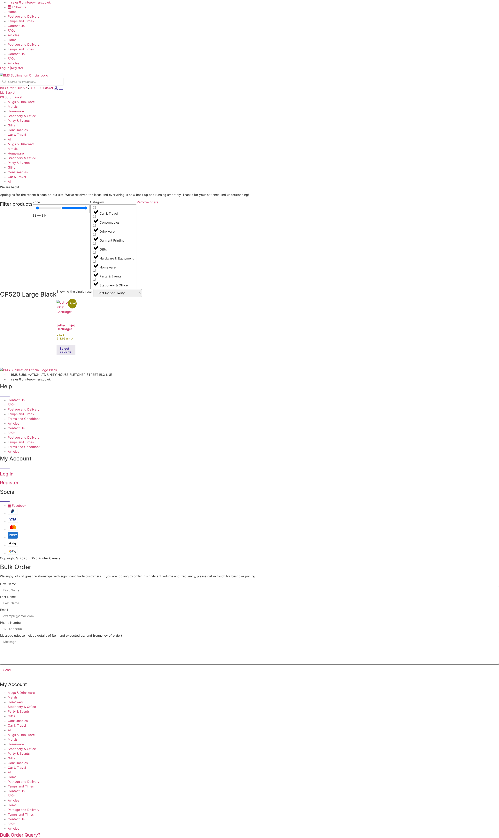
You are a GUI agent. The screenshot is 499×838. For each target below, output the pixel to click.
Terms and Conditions (24, 419)
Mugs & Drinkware (21, 102)
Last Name (8, 596)
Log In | (5, 68)
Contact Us (16, 26)
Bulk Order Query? (20, 835)
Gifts (11, 125)
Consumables (18, 130)
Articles (13, 35)
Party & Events (19, 121)
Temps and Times (21, 21)
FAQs (11, 30)
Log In (6, 474)
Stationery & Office (22, 116)
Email (4, 609)
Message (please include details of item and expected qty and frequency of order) (61, 635)
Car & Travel (17, 135)
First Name (8, 584)
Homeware (16, 111)
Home (12, 12)
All (10, 139)
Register (17, 68)
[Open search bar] (29, 87)
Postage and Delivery (23, 16)
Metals (13, 106)
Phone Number (11, 622)
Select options (65, 350)
